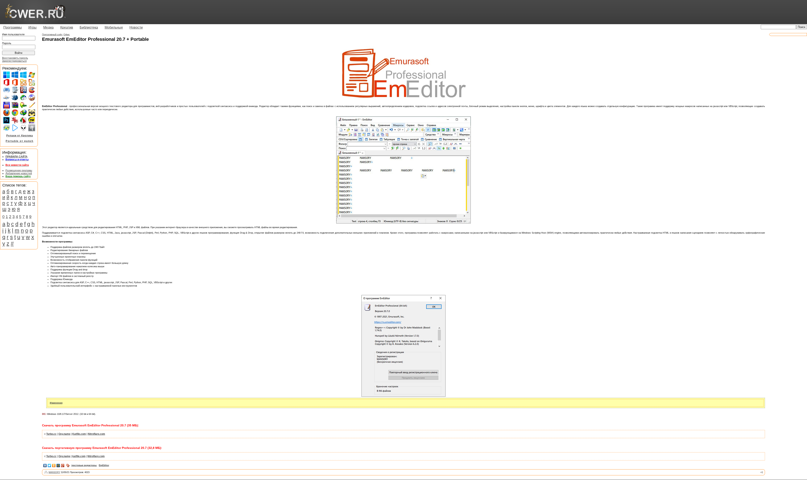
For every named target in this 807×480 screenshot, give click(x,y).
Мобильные (114, 27)
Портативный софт (52, 34)
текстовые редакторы (83, 465)
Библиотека (89, 27)
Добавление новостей (18, 173)
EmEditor (104, 465)
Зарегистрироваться (14, 61)
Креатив (66, 27)
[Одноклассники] (54, 465)
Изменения (56, 403)
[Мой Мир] (58, 465)
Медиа (48, 27)
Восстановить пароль (15, 58)
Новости (136, 27)
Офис (66, 34)
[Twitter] (49, 465)
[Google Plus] (63, 465)
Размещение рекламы (18, 170)
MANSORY (54, 472)
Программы (12, 27)
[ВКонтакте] (45, 465)
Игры (32, 27)
